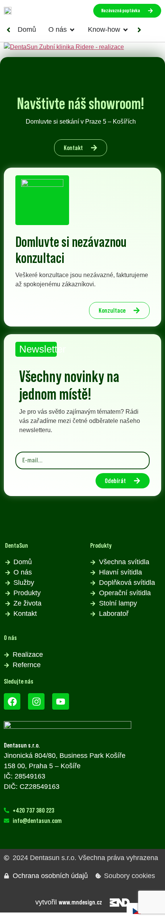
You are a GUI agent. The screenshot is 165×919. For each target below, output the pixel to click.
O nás (10, 637)
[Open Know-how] (125, 29)
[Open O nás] (72, 29)
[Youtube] (60, 701)
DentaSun (16, 545)
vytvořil (68, 902)
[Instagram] (36, 701)
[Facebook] (12, 701)
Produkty (100, 545)
